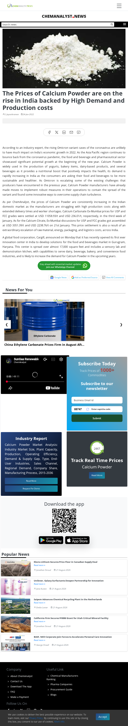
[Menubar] (119, 6)
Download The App (21, 686)
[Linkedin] (64, 132)
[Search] (112, 24)
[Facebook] (49, 132)
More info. (59, 721)
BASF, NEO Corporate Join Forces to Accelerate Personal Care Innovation (73, 637)
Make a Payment (19, 697)
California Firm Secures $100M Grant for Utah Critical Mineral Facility (71, 618)
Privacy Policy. (36, 718)
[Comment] (78, 132)
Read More (97, 475)
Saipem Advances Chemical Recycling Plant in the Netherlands (68, 599)
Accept (102, 717)
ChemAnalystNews (64, 16)
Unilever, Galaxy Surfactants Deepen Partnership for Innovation (69, 580)
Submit (97, 418)
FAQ (12, 691)
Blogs (53, 694)
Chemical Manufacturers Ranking (62, 677)
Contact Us (16, 681)
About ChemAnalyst (21, 676)
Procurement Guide (61, 689)
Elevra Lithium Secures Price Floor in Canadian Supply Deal (65, 562)
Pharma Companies (61, 684)
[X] (56, 132)
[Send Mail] (71, 132)
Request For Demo (31, 488)
